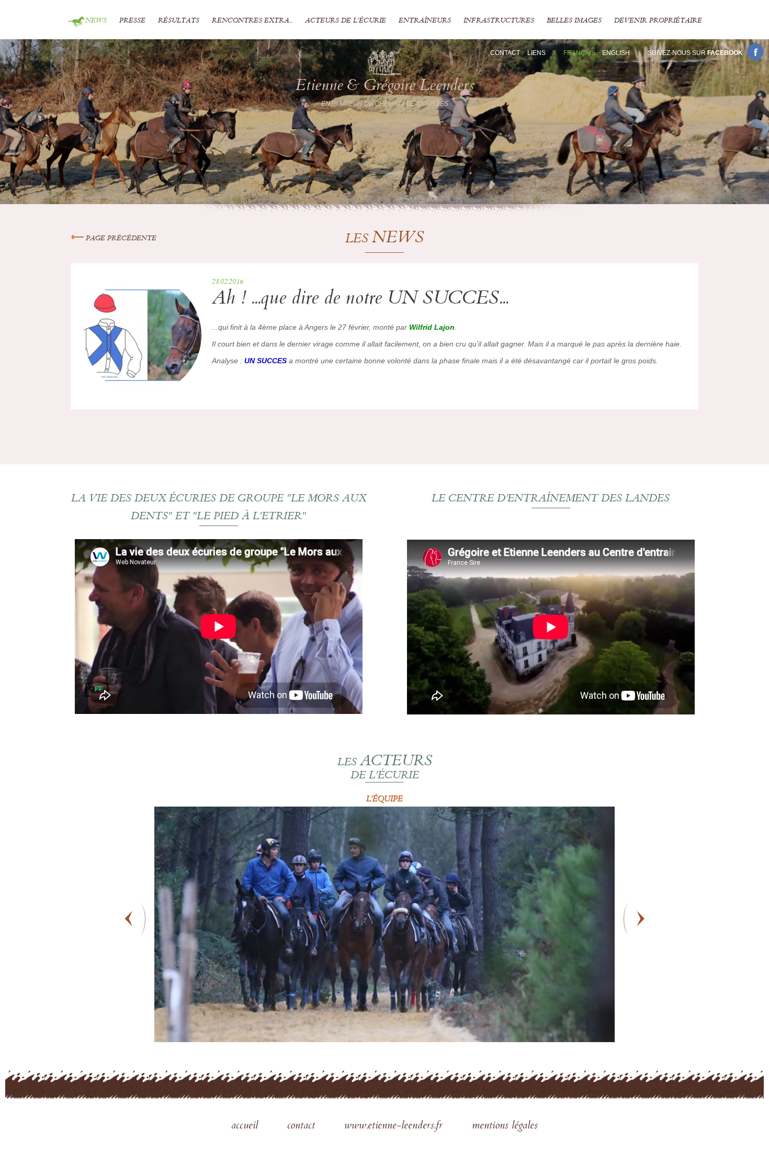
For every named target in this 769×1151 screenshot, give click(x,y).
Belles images (574, 21)
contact (302, 1126)
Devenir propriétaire (658, 21)
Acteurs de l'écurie (345, 21)
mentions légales (505, 1126)
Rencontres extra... (252, 21)
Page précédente (120, 238)
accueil (246, 1126)
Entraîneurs (425, 21)
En (616, 53)
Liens (536, 53)
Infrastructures (498, 21)
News (96, 21)
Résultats (178, 21)
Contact (505, 53)
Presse (132, 21)
